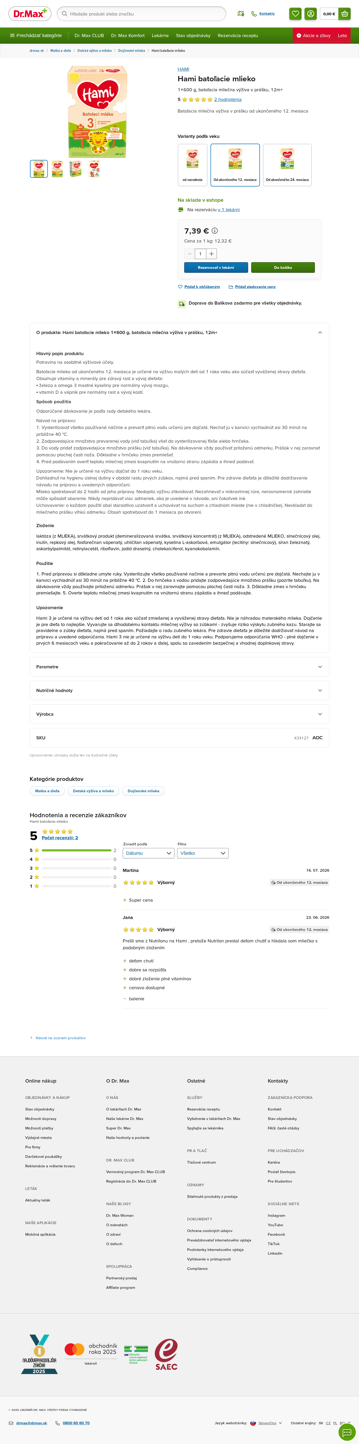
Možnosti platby (39, 1128)
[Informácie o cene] (214, 230)
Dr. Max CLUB (89, 35)
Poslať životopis (281, 1171)
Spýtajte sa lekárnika (205, 1128)
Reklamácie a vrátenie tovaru (50, 1166)
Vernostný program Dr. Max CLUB (135, 1171)
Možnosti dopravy (40, 1118)
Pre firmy (32, 1147)
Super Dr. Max (118, 1128)
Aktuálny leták (37, 1200)
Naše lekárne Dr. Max (124, 1118)
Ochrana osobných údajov (209, 1230)
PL (335, 1423)
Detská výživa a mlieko (93, 791)
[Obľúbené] (295, 14)
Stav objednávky (193, 35)
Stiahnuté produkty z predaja (212, 1196)
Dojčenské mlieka (143, 791)
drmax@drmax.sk (31, 1423)
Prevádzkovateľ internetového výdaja (219, 1240)
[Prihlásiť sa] (311, 14)
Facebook (276, 1234)
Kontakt (274, 1109)
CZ (328, 1423)
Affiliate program (120, 1287)
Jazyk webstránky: (231, 1423)
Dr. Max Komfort (128, 35)
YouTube (275, 1225)
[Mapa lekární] (241, 14)
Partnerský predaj (121, 1278)
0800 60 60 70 (76, 1423)
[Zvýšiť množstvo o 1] (211, 254)
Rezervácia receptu (238, 35)
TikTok (274, 1243)
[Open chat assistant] (347, 1432)
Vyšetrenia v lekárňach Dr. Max (213, 1118)
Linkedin (275, 1253)
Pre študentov (280, 1181)
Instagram (276, 1215)
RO (342, 1423)
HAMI (183, 69)
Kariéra (274, 1162)
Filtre (182, 844)
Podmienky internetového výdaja (215, 1249)
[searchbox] (141, 13)
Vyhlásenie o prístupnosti (209, 1259)
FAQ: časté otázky (283, 1128)
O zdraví (113, 1234)
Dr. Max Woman (120, 1215)
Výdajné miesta (38, 1137)
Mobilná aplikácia (40, 1234)
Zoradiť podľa (135, 844)
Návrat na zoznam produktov (61, 1038)
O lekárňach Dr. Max (123, 1109)
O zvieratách (116, 1225)
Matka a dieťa (47, 791)
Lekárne (160, 35)
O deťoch (114, 1243)
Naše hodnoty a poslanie (128, 1137)
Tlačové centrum (201, 1162)
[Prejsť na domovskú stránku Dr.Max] (30, 13)
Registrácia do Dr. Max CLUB (131, 1181)
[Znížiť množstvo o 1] (189, 254)
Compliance (197, 1268)
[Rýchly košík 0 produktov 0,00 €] (345, 14)
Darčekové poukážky (43, 1156)
